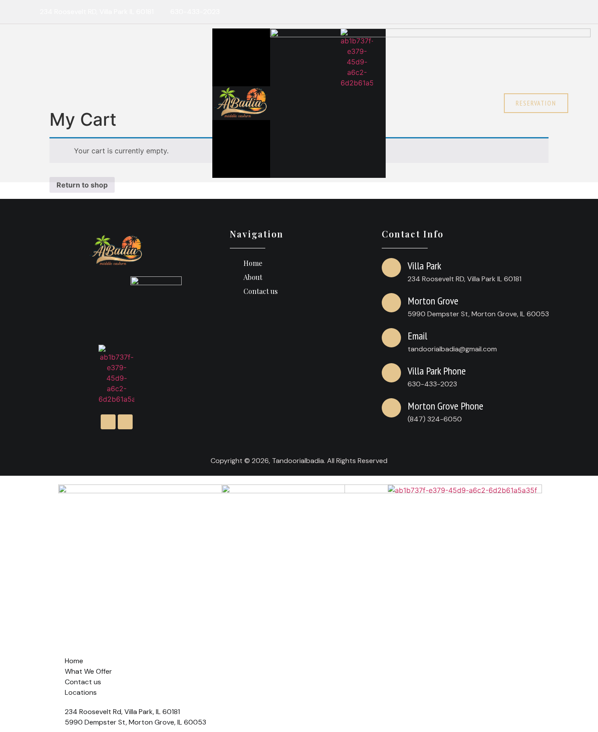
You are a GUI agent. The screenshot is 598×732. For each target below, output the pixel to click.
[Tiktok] (560, 11)
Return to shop (82, 184)
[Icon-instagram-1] (543, 11)
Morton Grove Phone (445, 406)
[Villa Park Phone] (391, 372)
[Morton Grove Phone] (391, 407)
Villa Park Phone (437, 371)
